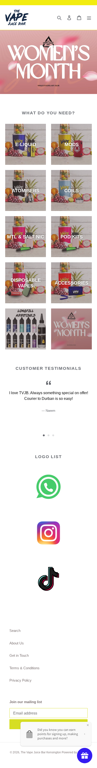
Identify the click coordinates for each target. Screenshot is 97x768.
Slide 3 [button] (53, 435)
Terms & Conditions (24, 668)
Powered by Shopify (74, 752)
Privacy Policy (20, 680)
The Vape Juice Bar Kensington (41, 752)
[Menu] (89, 18)
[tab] (43, 435)
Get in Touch (19, 655)
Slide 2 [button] (48, 435)
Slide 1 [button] (43, 435)
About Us (16, 643)
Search (14, 631)
